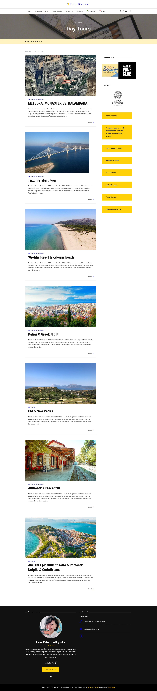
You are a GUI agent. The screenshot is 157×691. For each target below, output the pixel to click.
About (29, 11)
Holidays (68, 11)
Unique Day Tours (41, 11)
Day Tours (31, 99)
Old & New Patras (40, 411)
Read (90, 122)
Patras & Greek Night (43, 334)
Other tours (40, 99)
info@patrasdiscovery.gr (91, 629)
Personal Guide (57, 11)
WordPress (111, 687)
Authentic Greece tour (44, 488)
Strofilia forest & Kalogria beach (51, 257)
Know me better (51, 669)
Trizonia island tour (42, 180)
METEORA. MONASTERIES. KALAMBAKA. (58, 103)
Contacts (80, 11)
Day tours (31, 176)
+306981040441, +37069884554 (94, 621)
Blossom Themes (93, 687)
